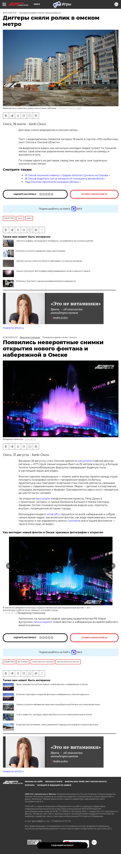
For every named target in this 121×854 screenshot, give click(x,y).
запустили (85, 460)
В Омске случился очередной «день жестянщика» (41, 251)
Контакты (30, 785)
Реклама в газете (53, 782)
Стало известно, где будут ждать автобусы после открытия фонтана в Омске (54, 714)
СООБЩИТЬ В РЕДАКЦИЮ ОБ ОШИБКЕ (54, 785)
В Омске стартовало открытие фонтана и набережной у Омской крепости (52, 694)
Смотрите (74, 520)
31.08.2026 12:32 (10, 337)
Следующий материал (62, 845)
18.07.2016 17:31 (9, 13)
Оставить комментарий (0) (94, 194)
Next (112, 566)
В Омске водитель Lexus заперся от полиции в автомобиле (64, 178)
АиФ (79, 108)
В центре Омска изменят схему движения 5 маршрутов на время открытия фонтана (57, 724)
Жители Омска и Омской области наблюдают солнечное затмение (49, 261)
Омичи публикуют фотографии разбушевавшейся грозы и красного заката (53, 271)
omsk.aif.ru (53, 514)
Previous (9, 566)
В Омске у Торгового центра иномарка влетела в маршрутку (46, 281)
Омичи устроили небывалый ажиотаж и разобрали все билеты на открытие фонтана (58, 704)
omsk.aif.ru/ (30, 439)
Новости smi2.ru (13, 327)
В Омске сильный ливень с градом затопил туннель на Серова (66, 175)
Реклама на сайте (34, 782)
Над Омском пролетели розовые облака (51, 181)
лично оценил (42, 621)
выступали (43, 498)
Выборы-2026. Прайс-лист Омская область (86, 782)
